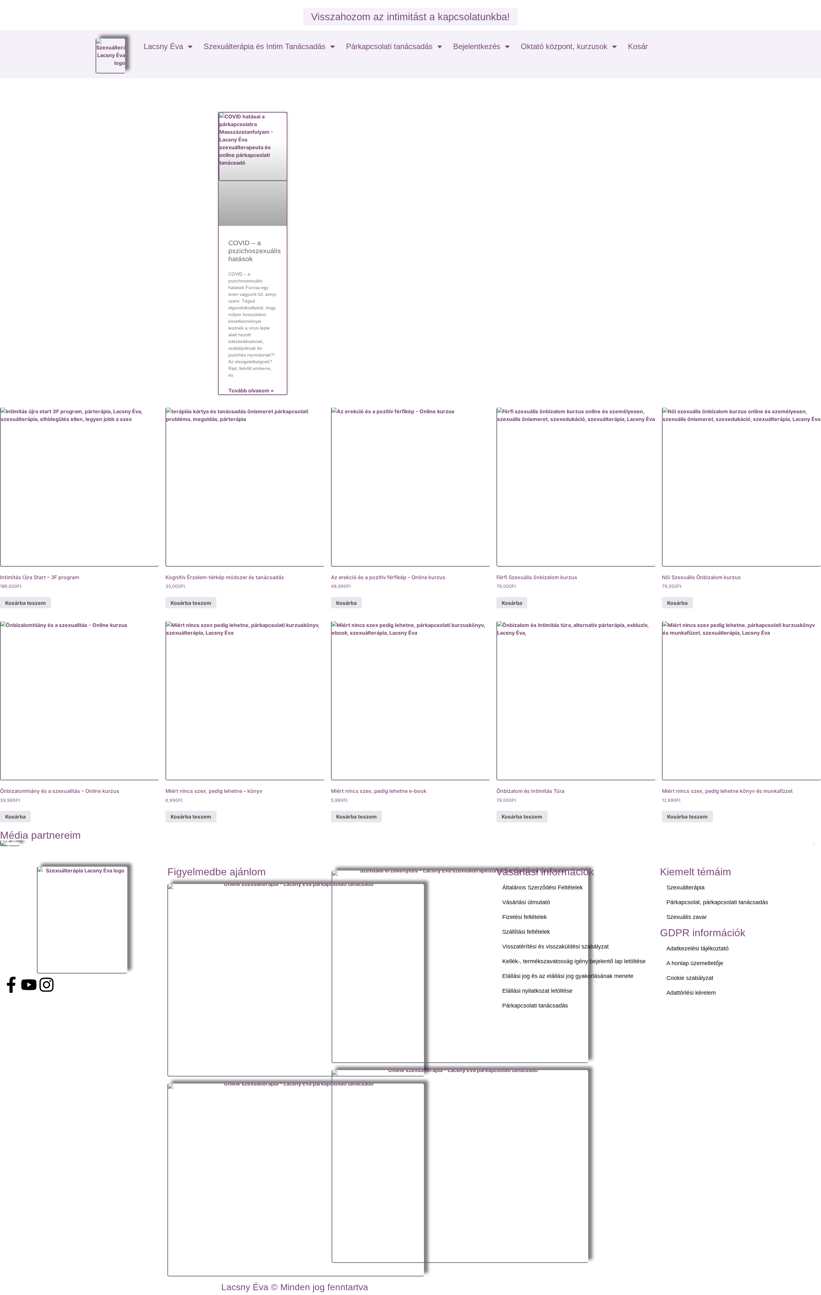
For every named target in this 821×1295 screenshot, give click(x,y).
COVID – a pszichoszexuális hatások (254, 250)
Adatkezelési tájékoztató (697, 948)
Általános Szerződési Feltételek (542, 887)
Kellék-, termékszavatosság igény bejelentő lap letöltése (574, 961)
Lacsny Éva (163, 46)
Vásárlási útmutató (526, 902)
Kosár (638, 46)
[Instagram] (46, 985)
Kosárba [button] (346, 603)
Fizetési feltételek (524, 917)
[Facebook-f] (11, 985)
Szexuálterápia (685, 887)
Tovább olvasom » (251, 390)
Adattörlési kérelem (691, 993)
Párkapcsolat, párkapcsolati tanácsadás (717, 902)
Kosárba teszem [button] (25, 603)
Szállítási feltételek (526, 932)
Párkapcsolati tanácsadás (389, 46)
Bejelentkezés (476, 46)
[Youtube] (29, 985)
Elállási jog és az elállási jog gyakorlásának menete (567, 976)
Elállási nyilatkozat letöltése (537, 991)
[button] (7, 843)
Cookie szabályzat (689, 978)
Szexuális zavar (686, 917)
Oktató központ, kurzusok (564, 46)
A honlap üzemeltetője (694, 963)
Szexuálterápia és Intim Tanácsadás (265, 46)
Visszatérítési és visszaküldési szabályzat (555, 946)
